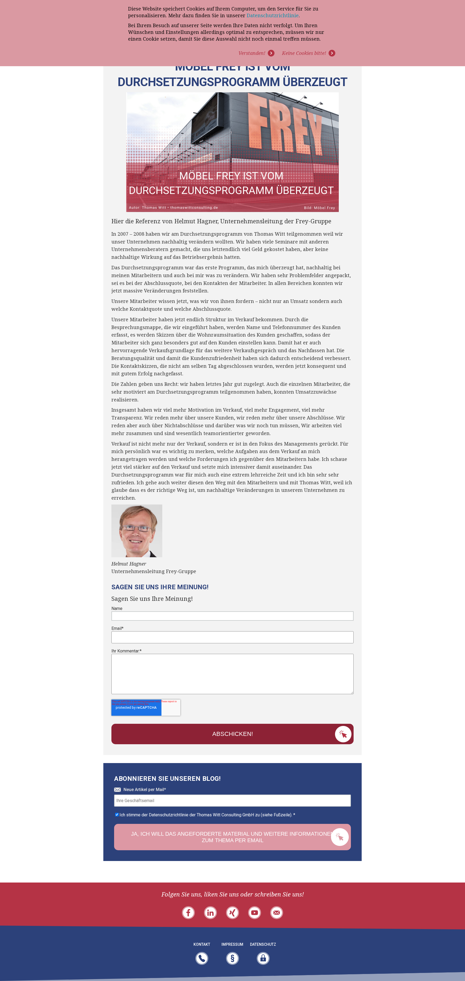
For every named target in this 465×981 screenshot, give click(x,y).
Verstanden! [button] (251, 53)
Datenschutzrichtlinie (273, 15)
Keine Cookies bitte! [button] (304, 53)
